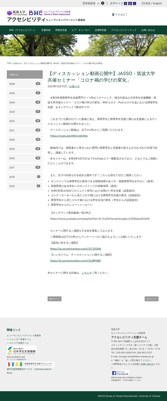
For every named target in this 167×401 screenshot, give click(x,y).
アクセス (119, 14)
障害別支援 (61, 30)
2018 (24, 158)
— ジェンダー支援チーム (19, 339)
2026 (24, 83)
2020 (24, 139)
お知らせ (74, 86)
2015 (24, 186)
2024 (24, 102)
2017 (24, 167)
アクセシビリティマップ (123, 30)
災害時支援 (100, 30)
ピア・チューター (81, 30)
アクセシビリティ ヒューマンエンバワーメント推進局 (46, 16)
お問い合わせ (148, 30)
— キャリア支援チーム (18, 343)
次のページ (151, 299)
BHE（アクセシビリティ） (23, 30)
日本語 (146, 3)
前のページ (54, 299)
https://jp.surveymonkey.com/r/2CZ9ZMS (75, 248)
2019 (24, 148)
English (157, 3)
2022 (24, 120)
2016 (24, 176)
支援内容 (46, 30)
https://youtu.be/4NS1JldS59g (69, 135)
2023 (24, 111)
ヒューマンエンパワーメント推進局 (24, 335)
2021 (24, 130)
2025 (24, 93)
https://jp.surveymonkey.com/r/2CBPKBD (75, 260)
